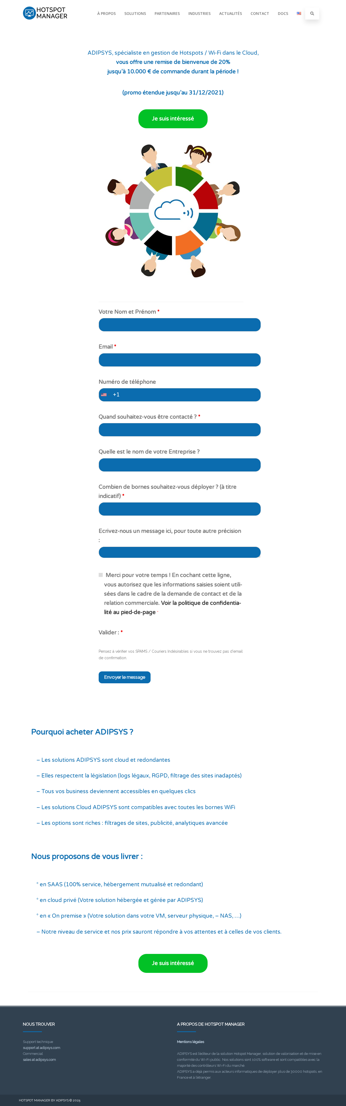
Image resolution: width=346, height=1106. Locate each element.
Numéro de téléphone (127, 382)
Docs (283, 13)
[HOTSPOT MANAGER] (45, 25)
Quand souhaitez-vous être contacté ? (149, 417)
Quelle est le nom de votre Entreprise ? (149, 452)
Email (107, 347)
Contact (260, 13)
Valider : (111, 632)
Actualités (230, 13)
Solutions (135, 13)
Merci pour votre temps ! (173, 594)
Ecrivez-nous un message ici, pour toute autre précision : (170, 536)
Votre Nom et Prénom (129, 312)
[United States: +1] (105, 394)
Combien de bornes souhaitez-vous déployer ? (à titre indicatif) (168, 492)
